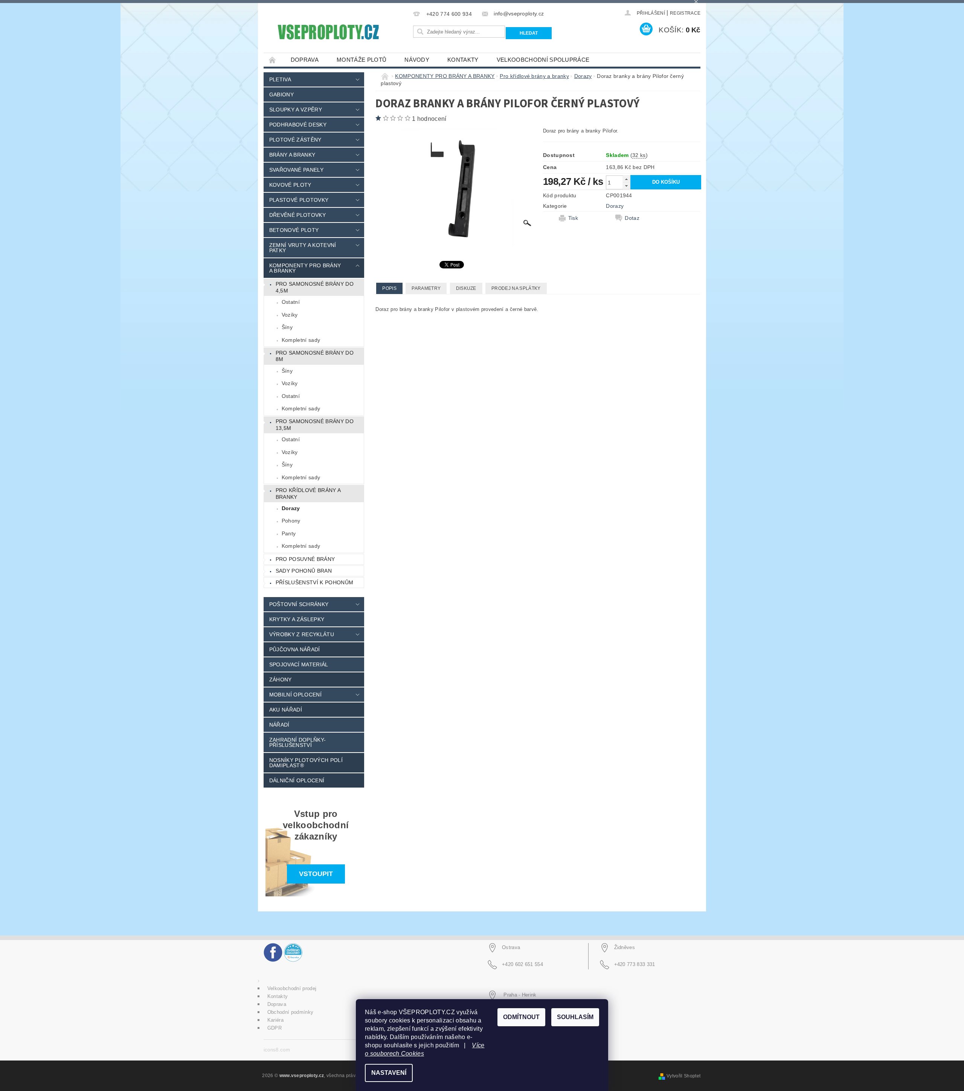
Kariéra (275, 1020)
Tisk (573, 218)
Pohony (291, 521)
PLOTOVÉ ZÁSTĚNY (295, 140)
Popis (389, 288)
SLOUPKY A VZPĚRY (295, 110)
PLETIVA (280, 79)
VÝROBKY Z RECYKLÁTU (301, 634)
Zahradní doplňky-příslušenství (297, 742)
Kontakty (463, 59)
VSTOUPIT (316, 874)
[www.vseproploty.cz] (328, 32)
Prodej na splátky (515, 288)
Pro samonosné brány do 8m (315, 356)
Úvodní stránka (273, 59)
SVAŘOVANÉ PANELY (296, 170)
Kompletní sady (301, 340)
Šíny (287, 327)
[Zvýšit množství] (626, 179)
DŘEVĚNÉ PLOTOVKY (297, 215)
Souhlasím (575, 1017)
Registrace (685, 13)
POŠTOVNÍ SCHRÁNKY (298, 604)
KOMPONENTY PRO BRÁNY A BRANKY (305, 268)
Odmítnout (521, 1017)
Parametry (426, 288)
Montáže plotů (361, 59)
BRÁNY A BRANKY (292, 155)
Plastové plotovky (298, 200)
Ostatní (291, 302)
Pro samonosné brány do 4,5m (315, 287)
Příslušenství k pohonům (314, 582)
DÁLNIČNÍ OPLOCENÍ (296, 780)
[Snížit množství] (626, 185)
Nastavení (388, 1073)
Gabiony (281, 94)
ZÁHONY (280, 680)
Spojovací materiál (298, 664)
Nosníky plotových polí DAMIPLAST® (306, 762)
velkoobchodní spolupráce (543, 59)
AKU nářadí (285, 710)
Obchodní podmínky (290, 1012)
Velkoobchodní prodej (291, 988)
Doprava (305, 59)
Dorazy (291, 508)
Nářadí (279, 725)
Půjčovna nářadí (294, 649)
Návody (416, 59)
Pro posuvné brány (305, 559)
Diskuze (466, 288)
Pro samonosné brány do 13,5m (315, 424)
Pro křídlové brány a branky (308, 493)
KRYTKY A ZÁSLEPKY (296, 619)
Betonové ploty (294, 230)
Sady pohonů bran (304, 571)
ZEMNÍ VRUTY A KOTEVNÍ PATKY (302, 247)
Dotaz (632, 218)
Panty (289, 533)
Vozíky (290, 315)
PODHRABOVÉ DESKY (297, 125)
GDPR (274, 1028)
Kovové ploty (290, 185)
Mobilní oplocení (295, 695)
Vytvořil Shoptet (683, 1076)
